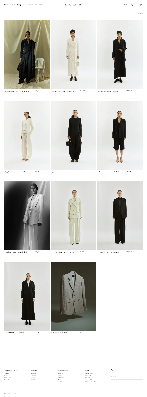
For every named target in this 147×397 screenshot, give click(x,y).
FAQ (5, 375)
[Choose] (47, 86)
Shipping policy (88, 373)
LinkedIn (33, 377)
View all (33, 379)
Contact (6, 373)
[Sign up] (140, 377)
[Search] (132, 5)
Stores (59, 375)
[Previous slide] (7, 54)
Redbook (33, 375)
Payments (6, 379)
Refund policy (88, 377)
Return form (7, 377)
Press (59, 379)
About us (60, 373)
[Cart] (141, 5)
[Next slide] (47, 54)
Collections (61, 377)
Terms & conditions (89, 381)
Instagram (33, 373)
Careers (60, 381)
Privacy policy (88, 379)
